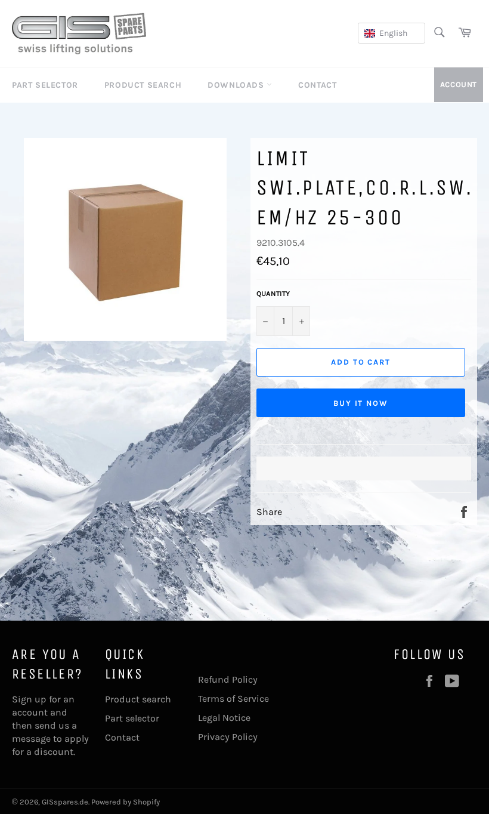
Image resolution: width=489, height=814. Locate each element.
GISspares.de (65, 801)
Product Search (142, 85)
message (31, 738)
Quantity (273, 293)
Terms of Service (233, 698)
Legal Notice (224, 717)
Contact (317, 85)
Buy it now (361, 403)
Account (458, 84)
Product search (138, 699)
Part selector (132, 718)
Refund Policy (228, 679)
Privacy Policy (228, 736)
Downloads (237, 85)
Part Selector (45, 85)
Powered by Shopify (125, 801)
